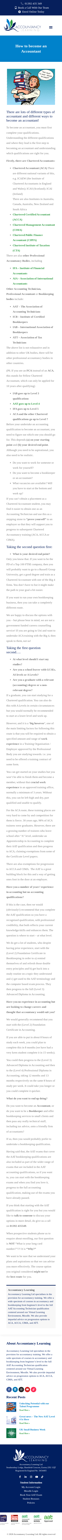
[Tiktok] (33, 1389)
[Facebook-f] (9, 1389)
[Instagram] (21, 1389)
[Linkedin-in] (25, 1477)
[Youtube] (27, 1389)
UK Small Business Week (32, 1429)
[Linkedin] (15, 1389)
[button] (51, 27)
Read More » (24, 1410)
